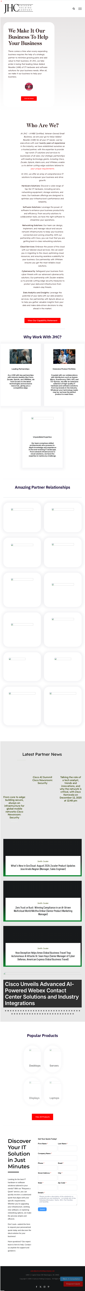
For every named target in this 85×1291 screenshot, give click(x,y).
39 (32, 1017)
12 (33, 1013)
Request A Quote (73, 1284)
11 (31, 1013)
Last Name (63, 1147)
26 (69, 1013)
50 (60, 1017)
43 (42, 1017)
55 (73, 1017)
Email (61, 1166)
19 (51, 1013)
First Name (43, 1147)
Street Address (44, 1176)
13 (36, 1013)
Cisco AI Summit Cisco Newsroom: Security (42, 783)
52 (65, 1017)
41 (37, 1017)
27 (71, 1013)
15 (41, 1013)
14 (38, 1013)
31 (12, 1017)
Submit (42, 1212)
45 (47, 1017)
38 (29, 1017)
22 (59, 1013)
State (40, 1186)
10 (28, 1013)
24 (64, 1013)
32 (14, 1017)
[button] (26, 88)
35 (22, 1017)
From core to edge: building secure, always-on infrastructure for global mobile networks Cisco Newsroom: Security (14, 810)
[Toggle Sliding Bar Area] (2, 2)
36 (24, 1017)
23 (61, 1013)
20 (54, 1013)
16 (43, 1013)
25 (66, 1013)
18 (48, 1013)
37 (27, 1017)
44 (45, 1017)
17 (46, 1013)
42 (40, 1017)
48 (55, 1017)
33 (17, 1017)
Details (41, 1196)
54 (70, 1017)
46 (50, 1017)
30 (79, 1013)
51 (63, 1017)
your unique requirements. (42, 172)
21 (56, 1013)
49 (57, 1017)
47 (52, 1017)
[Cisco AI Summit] (32, 772)
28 (74, 1013)
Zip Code (62, 1186)
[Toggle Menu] (80, 9)
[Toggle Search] (74, 9)
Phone (41, 1166)
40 (35, 1017)
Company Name (45, 1156)
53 (68, 1017)
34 (19, 1017)
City (60, 1176)
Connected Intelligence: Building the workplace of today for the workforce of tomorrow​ (37, 996)
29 (76, 1013)
